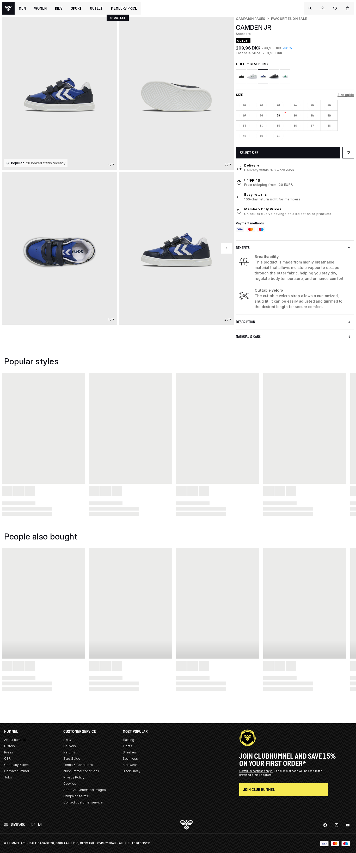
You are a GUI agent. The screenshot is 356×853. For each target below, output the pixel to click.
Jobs (8, 777)
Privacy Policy (73, 777)
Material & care (248, 337)
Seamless (130, 758)
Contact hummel (16, 771)
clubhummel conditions (81, 771)
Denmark (18, 824)
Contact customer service (83, 802)
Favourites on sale (289, 19)
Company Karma (16, 765)
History (9, 746)
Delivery (251, 165)
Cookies (69, 784)
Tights (127, 746)
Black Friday (131, 771)
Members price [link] (124, 8)
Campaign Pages (250, 19)
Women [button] (40, 8)
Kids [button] (59, 8)
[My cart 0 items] (347, 8)
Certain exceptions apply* (256, 770)
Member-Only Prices (262, 209)
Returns (69, 752)
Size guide (345, 95)
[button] (310, 8)
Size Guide (71, 758)
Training (128, 740)
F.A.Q (67, 740)
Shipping (252, 180)
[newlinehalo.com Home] (8, 8)
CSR (7, 758)
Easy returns (255, 195)
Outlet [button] (96, 8)
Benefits (242, 248)
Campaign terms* (76, 796)
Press (8, 752)
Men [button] (22, 8)
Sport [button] (76, 8)
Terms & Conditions (78, 765)
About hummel (15, 740)
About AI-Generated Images (84, 790)
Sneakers (130, 752)
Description (245, 322)
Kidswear (130, 765)
